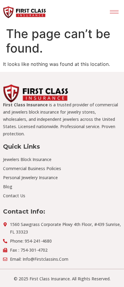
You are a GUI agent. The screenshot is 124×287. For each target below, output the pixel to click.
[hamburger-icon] (114, 12)
